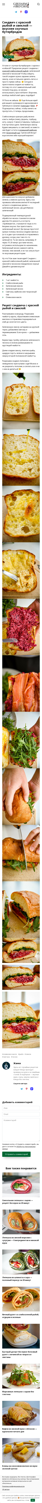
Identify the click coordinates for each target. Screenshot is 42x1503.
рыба (21, 1054)
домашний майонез (28, 130)
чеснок (14, 1057)
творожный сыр (13, 133)
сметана (6, 1057)
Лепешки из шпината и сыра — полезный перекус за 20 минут (17, 1278)
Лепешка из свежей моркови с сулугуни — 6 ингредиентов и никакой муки (20, 1240)
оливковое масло (10, 1054)
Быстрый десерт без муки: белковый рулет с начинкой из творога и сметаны (19, 1354)
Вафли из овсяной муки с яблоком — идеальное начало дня (19, 1430)
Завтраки (9, 57)
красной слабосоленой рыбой (15, 71)
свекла (28, 1054)
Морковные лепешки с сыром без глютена (18, 1393)
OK (33, 1500)
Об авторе (6, 1489)
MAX (33, 106)
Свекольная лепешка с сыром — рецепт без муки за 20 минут (17, 1201)
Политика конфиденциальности (13, 1486)
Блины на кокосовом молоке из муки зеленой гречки (19, 1467)
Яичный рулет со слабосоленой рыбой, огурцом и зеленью (20, 1315)
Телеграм (24, 106)
